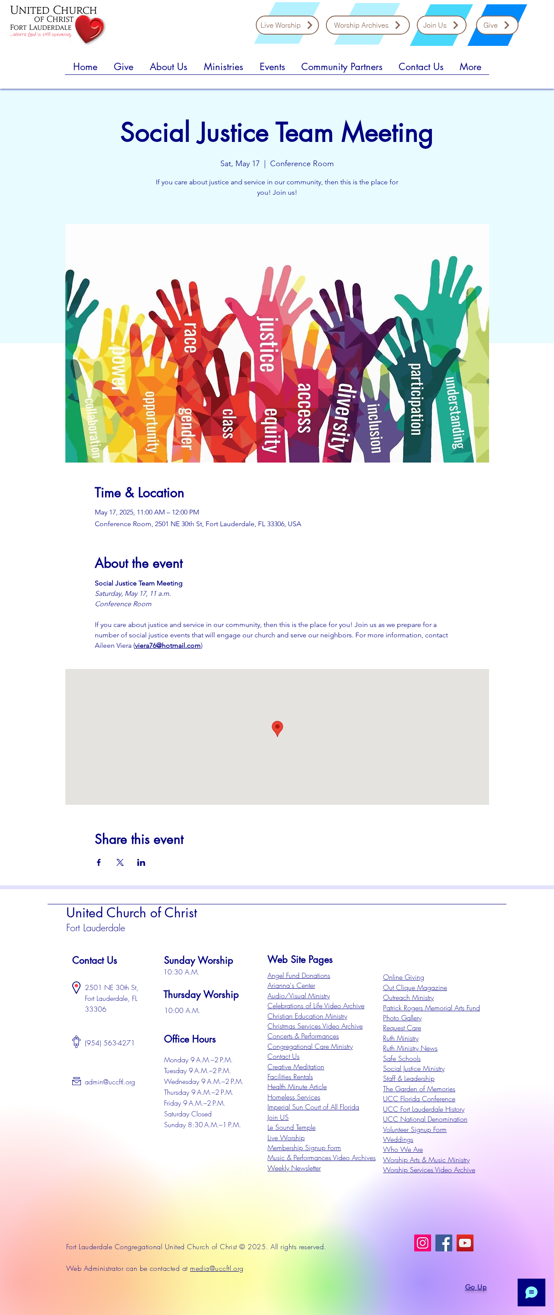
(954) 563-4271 (110, 1043)
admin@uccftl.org (110, 1082)
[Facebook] (443, 1243)
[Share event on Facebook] (99, 862)
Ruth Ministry (401, 1038)
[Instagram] (422, 1243)
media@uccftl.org (217, 1268)
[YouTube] (465, 1243)
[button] (124, 69)
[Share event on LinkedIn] (141, 862)
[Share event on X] (120, 862)
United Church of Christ (131, 912)
